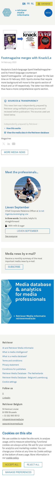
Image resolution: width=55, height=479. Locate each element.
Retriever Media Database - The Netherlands (22, 373)
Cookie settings (9, 382)
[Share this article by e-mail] (13, 144)
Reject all (33, 464)
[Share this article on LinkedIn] (8, 144)
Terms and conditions (12, 360)
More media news (14, 152)
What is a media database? (14, 356)
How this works (13, 128)
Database (45, 4)
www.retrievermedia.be (12, 424)
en (23, 3)
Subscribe (14, 266)
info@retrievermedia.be (13, 419)
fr (28, 3)
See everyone (11, 236)
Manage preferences (18, 472)
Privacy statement (10, 365)
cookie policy (12, 458)
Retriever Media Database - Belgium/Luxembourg (24, 377)
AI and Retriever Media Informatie (17, 348)
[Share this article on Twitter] (3, 144)
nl (32, 3)
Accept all (12, 464)
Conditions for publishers (14, 369)
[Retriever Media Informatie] (15, 12)
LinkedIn (6, 398)
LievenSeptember (27, 231)
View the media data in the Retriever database (28, 132)
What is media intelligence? (15, 352)
